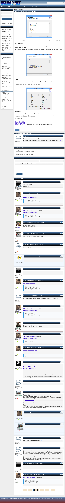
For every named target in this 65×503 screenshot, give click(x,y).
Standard (31, 195)
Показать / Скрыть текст (29, 400)
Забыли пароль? (4, 23)
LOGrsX (28, 244)
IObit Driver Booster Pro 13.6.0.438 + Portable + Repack (6, 46)
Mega (27, 195)
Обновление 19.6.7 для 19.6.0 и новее (30, 212)
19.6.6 (24, 283)
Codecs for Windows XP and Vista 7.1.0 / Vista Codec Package (24, 154)
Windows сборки (10, 6)
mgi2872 (28, 222)
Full (28, 195)
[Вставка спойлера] (35, 163)
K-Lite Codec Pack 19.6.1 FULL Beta (29, 371)
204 (52, 489)
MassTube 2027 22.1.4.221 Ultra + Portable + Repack (6, 36)
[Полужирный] (16, 163)
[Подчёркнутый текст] (19, 163)
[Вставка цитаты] (31, 163)
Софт (2, 6)
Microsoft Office (34, 6)
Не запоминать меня (6, 21)
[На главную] (13, 2)
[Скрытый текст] (30, 163)
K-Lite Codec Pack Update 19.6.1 (29, 366)
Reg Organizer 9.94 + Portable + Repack (6, 50)
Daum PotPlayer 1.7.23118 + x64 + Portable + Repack (7, 39)
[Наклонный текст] (17, 163)
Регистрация (10, 23)
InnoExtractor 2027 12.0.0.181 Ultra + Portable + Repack (6, 43)
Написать (57, 6)
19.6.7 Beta (25, 210)
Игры (45, 6)
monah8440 (29, 437)
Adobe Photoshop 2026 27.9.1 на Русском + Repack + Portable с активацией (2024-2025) (6, 32)
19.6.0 (24, 477)
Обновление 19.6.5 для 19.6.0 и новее (30, 310)
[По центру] (24, 163)
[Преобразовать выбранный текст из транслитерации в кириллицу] (33, 163)
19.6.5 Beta (25, 308)
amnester (30, 424)
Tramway (28, 193)
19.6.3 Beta (25, 336)
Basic (34, 195)
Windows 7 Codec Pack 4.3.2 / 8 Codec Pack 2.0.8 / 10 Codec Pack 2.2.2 (26, 151)
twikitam (29, 256)
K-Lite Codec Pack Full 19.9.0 (19, 121)
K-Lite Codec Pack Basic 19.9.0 (20, 123)
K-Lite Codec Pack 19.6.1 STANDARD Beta (30, 370)
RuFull (28, 181)
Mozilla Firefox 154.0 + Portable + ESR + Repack (6, 29)
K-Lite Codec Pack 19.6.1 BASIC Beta (29, 368)
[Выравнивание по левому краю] (22, 163)
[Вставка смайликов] (28, 163)
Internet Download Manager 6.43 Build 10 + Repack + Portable (7, 34)
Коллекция (40, 6)
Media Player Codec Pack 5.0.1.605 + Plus (21, 150)
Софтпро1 (28, 362)
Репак (5, 6)
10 (48, 489)
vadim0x (28, 233)
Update (33, 325)
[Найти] (63, 3)
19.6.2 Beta (25, 350)
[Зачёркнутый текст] (20, 163)
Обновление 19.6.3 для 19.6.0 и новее (30, 338)
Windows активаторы (27, 6)
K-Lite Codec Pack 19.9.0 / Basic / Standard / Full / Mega (6, 48)
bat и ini (54, 415)
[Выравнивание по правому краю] (26, 163)
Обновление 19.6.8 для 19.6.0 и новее (30, 197)
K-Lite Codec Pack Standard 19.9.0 (20, 122)
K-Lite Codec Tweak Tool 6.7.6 (20, 124)
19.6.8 (24, 195)
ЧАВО (53, 6)
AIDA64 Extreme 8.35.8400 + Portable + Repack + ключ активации (6, 41)
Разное (48, 6)
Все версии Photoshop (18, 6)
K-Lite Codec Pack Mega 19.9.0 (23, 120)
